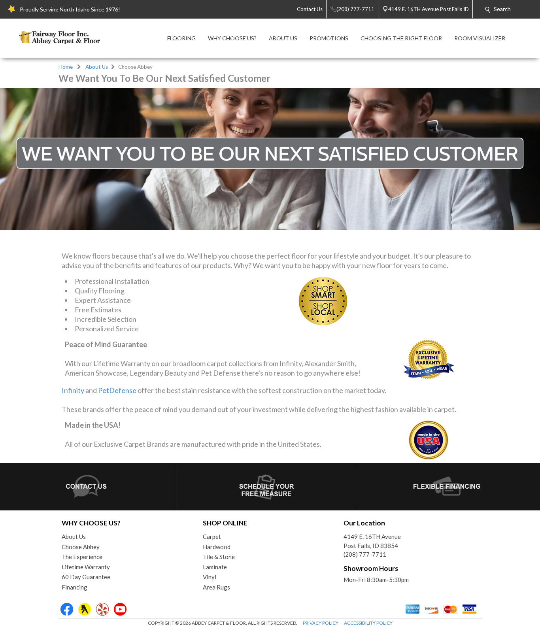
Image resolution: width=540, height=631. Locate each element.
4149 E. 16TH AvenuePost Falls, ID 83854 (372, 541)
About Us (96, 67)
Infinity (73, 390)
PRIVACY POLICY (320, 623)
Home (66, 67)
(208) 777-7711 (365, 554)
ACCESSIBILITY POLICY (368, 623)
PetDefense (117, 390)
